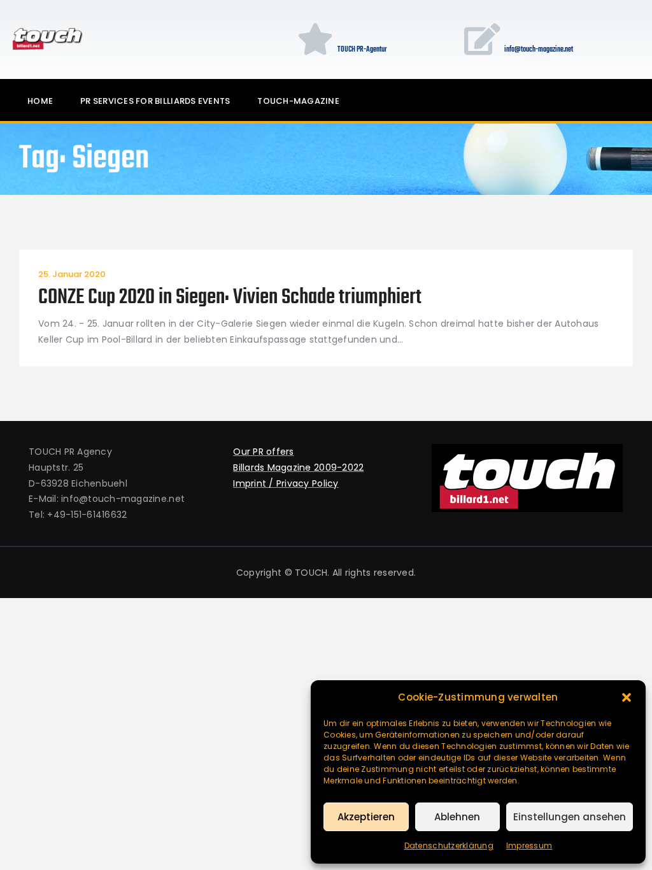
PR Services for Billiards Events (155, 101)
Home (40, 101)
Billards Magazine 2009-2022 (298, 467)
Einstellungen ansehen (569, 817)
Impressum (529, 845)
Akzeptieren (366, 817)
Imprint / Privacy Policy (285, 483)
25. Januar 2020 (72, 274)
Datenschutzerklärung (448, 845)
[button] (626, 697)
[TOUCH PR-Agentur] (315, 39)
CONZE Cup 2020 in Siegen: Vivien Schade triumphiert (230, 298)
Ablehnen (457, 817)
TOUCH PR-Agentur (361, 50)
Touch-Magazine (298, 101)
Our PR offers (263, 451)
